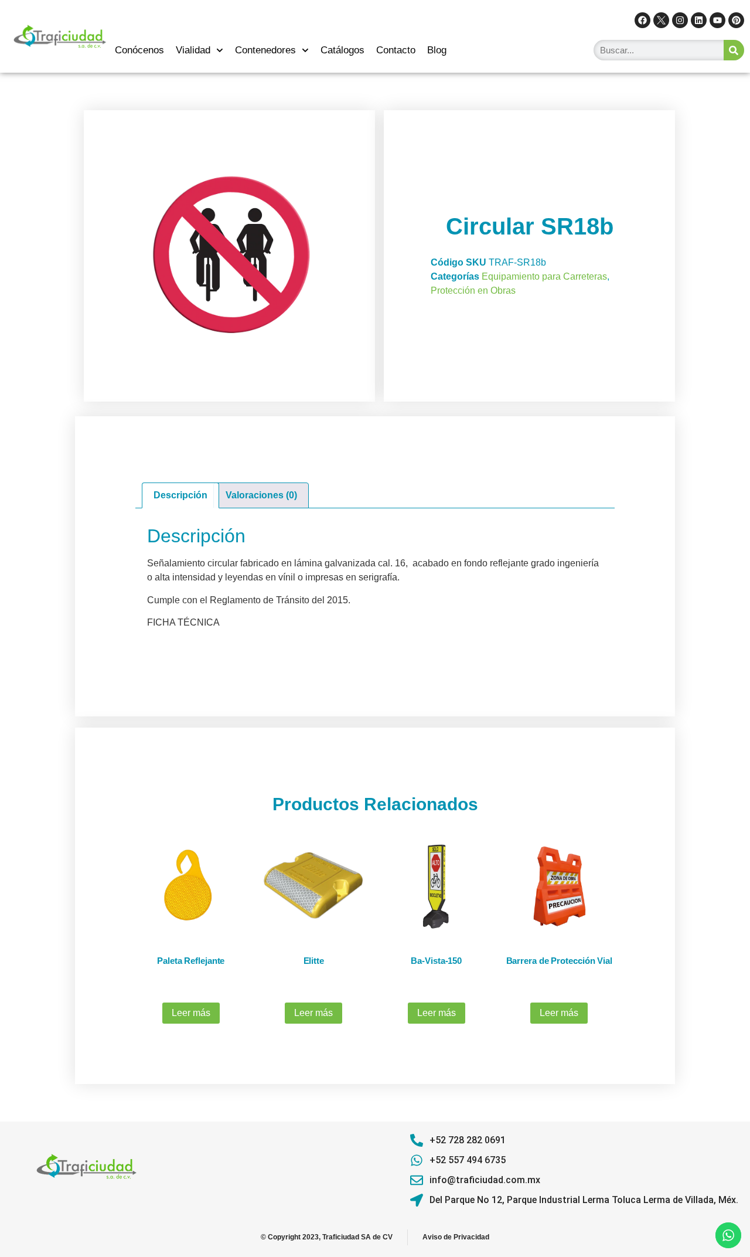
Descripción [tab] (180, 495)
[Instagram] (680, 20)
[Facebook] (642, 20)
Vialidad (193, 50)
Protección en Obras (473, 290)
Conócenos (139, 50)
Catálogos (342, 50)
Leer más (191, 1013)
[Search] (734, 50)
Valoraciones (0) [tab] (261, 495)
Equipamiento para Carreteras (544, 276)
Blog (436, 50)
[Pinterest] (736, 20)
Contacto (395, 50)
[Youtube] (717, 20)
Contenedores (265, 50)
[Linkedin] (699, 20)
